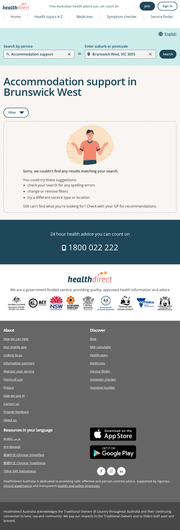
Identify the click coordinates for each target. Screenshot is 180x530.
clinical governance (18, 486)
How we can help (16, 339)
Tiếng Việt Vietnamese (20, 471)
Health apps (99, 355)
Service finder (162, 16)
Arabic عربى (12, 439)
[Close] (69, 54)
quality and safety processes (79, 486)
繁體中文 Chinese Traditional (24, 463)
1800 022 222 (92, 247)
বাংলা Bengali (12, 447)
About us (10, 420)
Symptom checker (103, 379)
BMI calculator (100, 347)
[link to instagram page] (111, 471)
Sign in (167, 6)
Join (147, 6)
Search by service (18, 46)
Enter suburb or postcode (106, 46)
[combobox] (11, 14)
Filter (18, 113)
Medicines (84, 16)
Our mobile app (15, 347)
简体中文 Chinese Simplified (24, 455)
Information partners (19, 363)
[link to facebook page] (101, 471)
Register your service (19, 371)
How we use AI (14, 396)
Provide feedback (16, 412)
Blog (93, 339)
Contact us (11, 404)
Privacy (9, 387)
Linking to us (13, 355)
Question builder (102, 387)
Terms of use (13, 379)
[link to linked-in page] (121, 471)
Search (168, 54)
